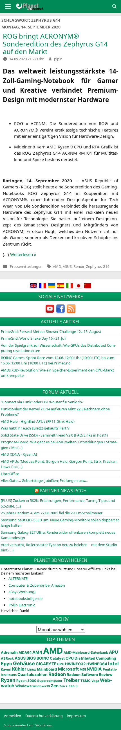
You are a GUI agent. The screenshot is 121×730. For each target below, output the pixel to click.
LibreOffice (10, 473)
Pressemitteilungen (26, 266)
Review (106, 674)
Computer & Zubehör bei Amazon (36, 585)
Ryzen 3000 (26, 680)
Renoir (78, 266)
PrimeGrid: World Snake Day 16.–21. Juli (33, 338)
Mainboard (47, 669)
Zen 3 (72, 686)
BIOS (31, 658)
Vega (95, 681)
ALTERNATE (18, 578)
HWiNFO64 (96, 664)
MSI (83, 669)
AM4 (37, 652)
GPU (60, 664)
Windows (23, 686)
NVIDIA (94, 669)
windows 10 (41, 686)
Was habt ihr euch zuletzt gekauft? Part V (35, 428)
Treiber (71, 680)
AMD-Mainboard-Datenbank (86, 653)
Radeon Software (82, 674)
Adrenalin (9, 652)
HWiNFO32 (75, 664)
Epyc (6, 663)
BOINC (43, 658)
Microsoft (68, 669)
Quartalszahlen (32, 674)
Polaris (11, 675)
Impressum (76, 715)
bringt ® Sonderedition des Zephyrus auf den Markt (55, 43)
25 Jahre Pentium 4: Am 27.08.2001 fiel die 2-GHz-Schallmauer (51, 512)
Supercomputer (49, 681)
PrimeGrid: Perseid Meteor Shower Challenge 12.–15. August (51, 331)
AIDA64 (25, 652)
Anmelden (12, 715)
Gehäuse (24, 663)
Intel (113, 663)
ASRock (7, 658)
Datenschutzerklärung (44, 715)
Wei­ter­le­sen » (23, 254)
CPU (70, 658)
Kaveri (6, 669)
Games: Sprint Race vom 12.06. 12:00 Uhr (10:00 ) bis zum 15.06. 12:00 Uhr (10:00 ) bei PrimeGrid (57, 360)
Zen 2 (63, 686)
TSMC (85, 681)
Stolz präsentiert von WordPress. (28, 725)
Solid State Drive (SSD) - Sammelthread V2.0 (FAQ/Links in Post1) (54, 435)
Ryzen (8, 680)
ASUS (67, 266)
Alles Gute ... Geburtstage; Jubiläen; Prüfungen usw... (44, 480)
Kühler (19, 669)
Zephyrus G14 (97, 266)
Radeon (57, 674)
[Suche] (114, 6)
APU (113, 652)
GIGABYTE (46, 664)
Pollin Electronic (21, 604)
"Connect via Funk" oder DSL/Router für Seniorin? (42, 401)
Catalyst (57, 658)
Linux (31, 669)
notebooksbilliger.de (25, 598)
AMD (57, 266)
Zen (55, 685)
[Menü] (7, 6)
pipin (58, 58)
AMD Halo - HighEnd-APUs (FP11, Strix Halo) (38, 421)
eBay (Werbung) (21, 591)
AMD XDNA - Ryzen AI (19, 454)
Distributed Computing (95, 658)
